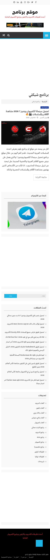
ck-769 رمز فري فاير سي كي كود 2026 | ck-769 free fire (25, 337)
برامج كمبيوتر (44, 107)
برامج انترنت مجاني (38, 427)
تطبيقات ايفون (39, 452)
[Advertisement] (25, 66)
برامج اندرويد (39, 432)
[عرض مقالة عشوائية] (4, 35)
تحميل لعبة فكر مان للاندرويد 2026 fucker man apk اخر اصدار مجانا (24, 382)
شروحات (41, 461)
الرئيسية (44, 102)
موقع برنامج (25, 12)
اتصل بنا (16, 557)
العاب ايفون (40, 408)
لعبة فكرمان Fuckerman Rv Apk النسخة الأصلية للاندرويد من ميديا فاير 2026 (27, 357)
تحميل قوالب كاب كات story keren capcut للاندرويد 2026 (25, 326)
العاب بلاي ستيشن (38, 418)
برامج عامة (40, 437)
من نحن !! (24, 557)
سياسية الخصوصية (6, 557)
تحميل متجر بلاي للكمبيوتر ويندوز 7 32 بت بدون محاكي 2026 (25, 317)
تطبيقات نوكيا (39, 457)
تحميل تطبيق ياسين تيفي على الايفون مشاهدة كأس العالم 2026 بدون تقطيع (25, 365)
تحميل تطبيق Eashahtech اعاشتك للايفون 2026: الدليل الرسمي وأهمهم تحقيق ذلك (25, 348)
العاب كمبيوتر (39, 423)
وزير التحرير (43, 118)
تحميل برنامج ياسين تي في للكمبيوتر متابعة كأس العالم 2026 (25, 373)
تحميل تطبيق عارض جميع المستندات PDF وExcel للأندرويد (24, 332)
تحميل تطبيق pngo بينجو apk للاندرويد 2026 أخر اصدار (25, 342)
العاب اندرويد (39, 403)
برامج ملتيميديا (39, 447)
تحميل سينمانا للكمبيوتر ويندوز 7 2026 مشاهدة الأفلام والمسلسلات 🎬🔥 (27, 113)
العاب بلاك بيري (38, 413)
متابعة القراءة (41, 177)
